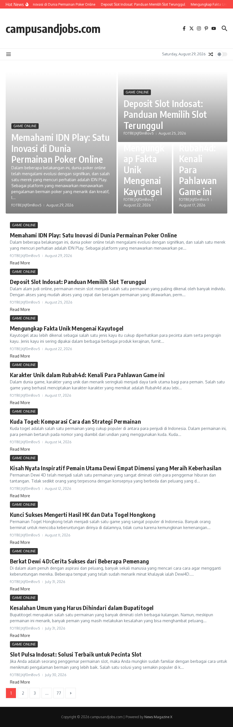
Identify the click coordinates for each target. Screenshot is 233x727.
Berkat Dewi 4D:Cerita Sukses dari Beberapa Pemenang (79, 561)
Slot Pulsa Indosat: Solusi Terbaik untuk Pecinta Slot (76, 654)
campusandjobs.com (53, 28)
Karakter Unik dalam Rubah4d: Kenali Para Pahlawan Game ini (198, 153)
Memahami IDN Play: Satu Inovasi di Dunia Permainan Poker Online (60, 148)
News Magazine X (158, 717)
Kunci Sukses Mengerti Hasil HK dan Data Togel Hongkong (82, 514)
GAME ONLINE (25, 126)
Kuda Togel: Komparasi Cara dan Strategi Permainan (75, 421)
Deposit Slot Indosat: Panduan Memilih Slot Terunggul (165, 114)
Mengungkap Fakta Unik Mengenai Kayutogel (66, 328)
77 (59, 693)
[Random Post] (211, 54)
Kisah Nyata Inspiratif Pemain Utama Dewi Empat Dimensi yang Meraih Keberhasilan (115, 467)
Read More (20, 262)
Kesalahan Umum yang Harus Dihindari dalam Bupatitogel (82, 607)
